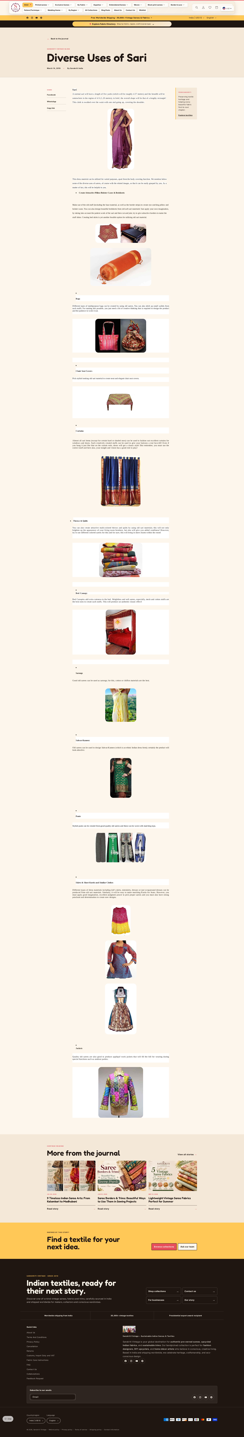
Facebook (51, 95)
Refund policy (54, 1430)
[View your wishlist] (209, 7)
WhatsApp (51, 101)
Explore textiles (185, 115)
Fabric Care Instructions (37, 1360)
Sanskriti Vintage (39, 1430)
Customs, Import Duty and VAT (41, 1355)
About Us (31, 1332)
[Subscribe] (72, 1397)
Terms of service (81, 1430)
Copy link (51, 108)
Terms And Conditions (37, 1337)
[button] (43, 5)
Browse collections (164, 1246)
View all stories (187, 1154)
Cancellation (32, 1346)
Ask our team (187, 1246)
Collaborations (33, 1374)
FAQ (28, 1365)
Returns (30, 1351)
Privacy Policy (33, 1342)
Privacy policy (67, 1430)
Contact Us (32, 1369)
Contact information (111, 1430)
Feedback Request (35, 1378)
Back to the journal (57, 38)
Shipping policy (96, 1430)
